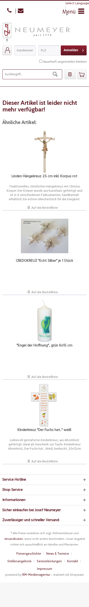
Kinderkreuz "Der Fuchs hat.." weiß (44, 430)
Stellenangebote (19, 561)
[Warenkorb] (82, 74)
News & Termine (57, 553)
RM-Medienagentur (36, 574)
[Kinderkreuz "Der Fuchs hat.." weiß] (44, 405)
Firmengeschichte (28, 553)
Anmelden (71, 50)
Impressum (44, 569)
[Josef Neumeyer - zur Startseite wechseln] (36, 34)
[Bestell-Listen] (70, 74)
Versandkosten (13, 539)
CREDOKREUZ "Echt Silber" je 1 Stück (44, 261)
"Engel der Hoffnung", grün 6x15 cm (44, 346)
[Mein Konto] (7, 50)
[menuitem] (7, 50)
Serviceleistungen (49, 561)
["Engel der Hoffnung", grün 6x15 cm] (44, 320)
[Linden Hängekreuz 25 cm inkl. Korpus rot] (44, 151)
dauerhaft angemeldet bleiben (65, 62)
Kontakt (72, 561)
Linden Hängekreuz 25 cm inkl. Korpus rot (44, 176)
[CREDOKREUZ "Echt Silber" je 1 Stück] (44, 236)
